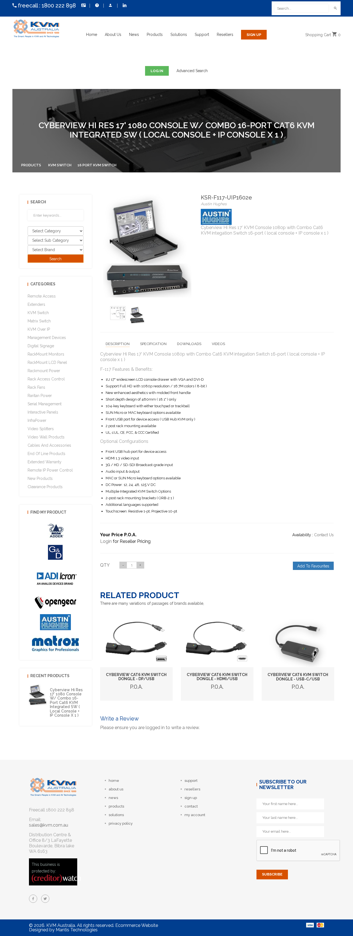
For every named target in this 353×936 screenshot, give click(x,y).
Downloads (189, 344)
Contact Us (83, 5)
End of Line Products (46, 453)
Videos (218, 344)
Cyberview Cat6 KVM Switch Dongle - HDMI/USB (217, 676)
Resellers (225, 34)
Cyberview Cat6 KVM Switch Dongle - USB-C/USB (298, 676)
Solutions (178, 34)
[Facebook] (33, 899)
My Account (110, 5)
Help (96, 5)
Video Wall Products (46, 437)
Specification (153, 344)
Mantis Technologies (77, 929)
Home (91, 34)
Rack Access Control (46, 379)
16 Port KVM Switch (96, 165)
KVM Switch (59, 165)
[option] (117, 313)
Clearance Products (45, 487)
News (134, 34)
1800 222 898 (59, 5)
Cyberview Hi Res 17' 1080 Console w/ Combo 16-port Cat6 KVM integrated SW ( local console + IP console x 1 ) (66, 702)
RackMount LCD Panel (47, 362)
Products (155, 34)
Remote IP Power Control (50, 470)
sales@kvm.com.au (48, 825)
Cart (323, 35)
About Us (113, 34)
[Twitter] (45, 899)
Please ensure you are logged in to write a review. (150, 727)
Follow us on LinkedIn (124, 5)
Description (118, 344)
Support (202, 34)
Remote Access (42, 296)
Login (106, 541)
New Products (40, 478)
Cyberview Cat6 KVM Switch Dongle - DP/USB (136, 676)
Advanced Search (192, 71)
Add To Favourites (313, 566)
